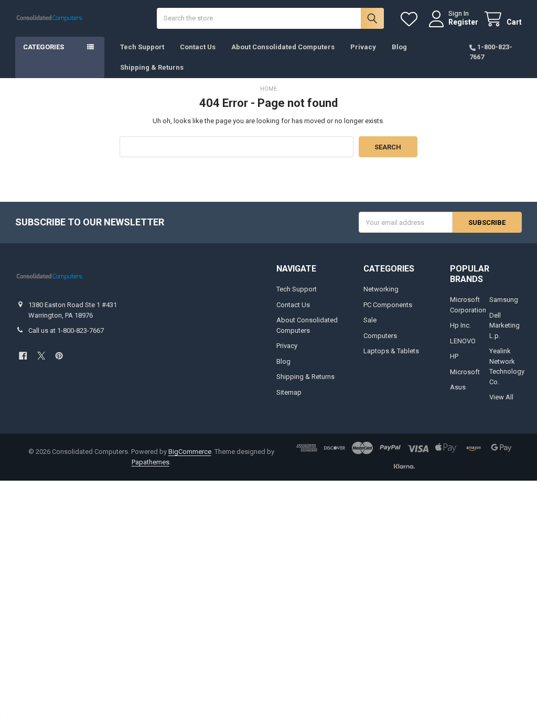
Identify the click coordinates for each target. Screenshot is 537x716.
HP (454, 356)
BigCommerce (189, 451)
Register (463, 22)
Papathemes (150, 462)
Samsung (503, 299)
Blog (399, 47)
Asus (458, 387)
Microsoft (465, 372)
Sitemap (289, 392)
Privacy (363, 47)
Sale (370, 320)
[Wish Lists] (411, 19)
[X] (41, 355)
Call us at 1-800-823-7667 (66, 330)
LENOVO (463, 341)
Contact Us (198, 47)
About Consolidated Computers (283, 47)
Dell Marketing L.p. (504, 325)
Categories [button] (43, 47)
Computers (380, 336)
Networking (381, 289)
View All (501, 397)
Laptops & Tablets (391, 351)
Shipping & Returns (152, 67)
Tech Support (142, 47)
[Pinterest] (59, 355)
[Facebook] (22, 355)
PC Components (387, 305)
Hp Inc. (460, 325)
